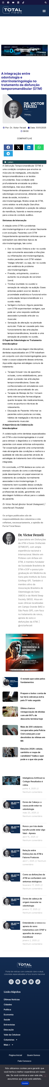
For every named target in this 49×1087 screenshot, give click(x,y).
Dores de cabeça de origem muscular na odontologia (32, 902)
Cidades (8, 1004)
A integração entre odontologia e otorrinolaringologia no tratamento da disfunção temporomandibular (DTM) (21, 81)
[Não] (45, 1076)
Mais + (7, 1044)
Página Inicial (15, 1055)
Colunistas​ (9, 1039)
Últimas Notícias (12, 999)
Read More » (27, 797)
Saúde (7, 1019)
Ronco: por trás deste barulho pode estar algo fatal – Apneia (34, 830)
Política (7, 1009)
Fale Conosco (24, 1061)
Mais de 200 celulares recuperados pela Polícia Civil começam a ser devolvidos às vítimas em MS (32, 734)
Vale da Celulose (12, 1034)
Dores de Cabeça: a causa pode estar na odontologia (32, 805)
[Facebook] (17, 981)
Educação (9, 1029)
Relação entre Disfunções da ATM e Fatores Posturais (33, 854)
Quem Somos (33, 1055)
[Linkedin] (31, 981)
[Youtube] (24, 981)
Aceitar (25, 1083)
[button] (45, 2)
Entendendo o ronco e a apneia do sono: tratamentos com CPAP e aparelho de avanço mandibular (34, 930)
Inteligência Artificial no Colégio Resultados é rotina (34, 781)
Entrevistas (9, 1024)
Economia (8, 1014)
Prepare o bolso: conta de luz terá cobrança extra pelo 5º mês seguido (33, 697)
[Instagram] (11, 981)
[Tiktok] (37, 981)
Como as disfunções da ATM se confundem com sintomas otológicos (34, 878)
